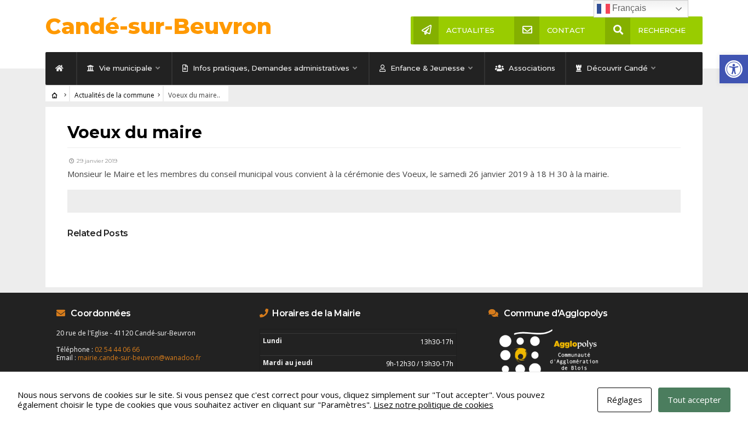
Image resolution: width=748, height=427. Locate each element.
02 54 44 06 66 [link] (117, 349)
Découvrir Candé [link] (616, 68)
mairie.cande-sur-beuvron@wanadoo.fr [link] (139, 357)
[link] (734, 69)
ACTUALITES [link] (470, 30)
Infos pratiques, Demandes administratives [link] (270, 68)
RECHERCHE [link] (662, 30)
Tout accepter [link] (694, 399)
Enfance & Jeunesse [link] (426, 68)
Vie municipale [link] (124, 68)
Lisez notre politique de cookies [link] (433, 404)
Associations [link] (531, 68)
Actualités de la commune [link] (114, 95)
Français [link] (628, 8)
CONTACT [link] (566, 30)
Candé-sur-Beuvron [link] (158, 26)
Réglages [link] (624, 399)
